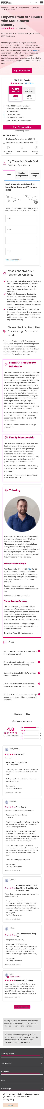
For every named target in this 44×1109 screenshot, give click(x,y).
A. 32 (9, 218)
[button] (30, 2)
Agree (10, 1105)
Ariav (35, 50)
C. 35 (9, 240)
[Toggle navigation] (41, 2)
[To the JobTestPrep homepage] (6, 2)
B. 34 (9, 229)
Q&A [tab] (27, 714)
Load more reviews (22, 1007)
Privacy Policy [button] (8, 1100)
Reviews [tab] (18, 714)
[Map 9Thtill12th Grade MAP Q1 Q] (21, 199)
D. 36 (9, 251)
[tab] (9, 174)
